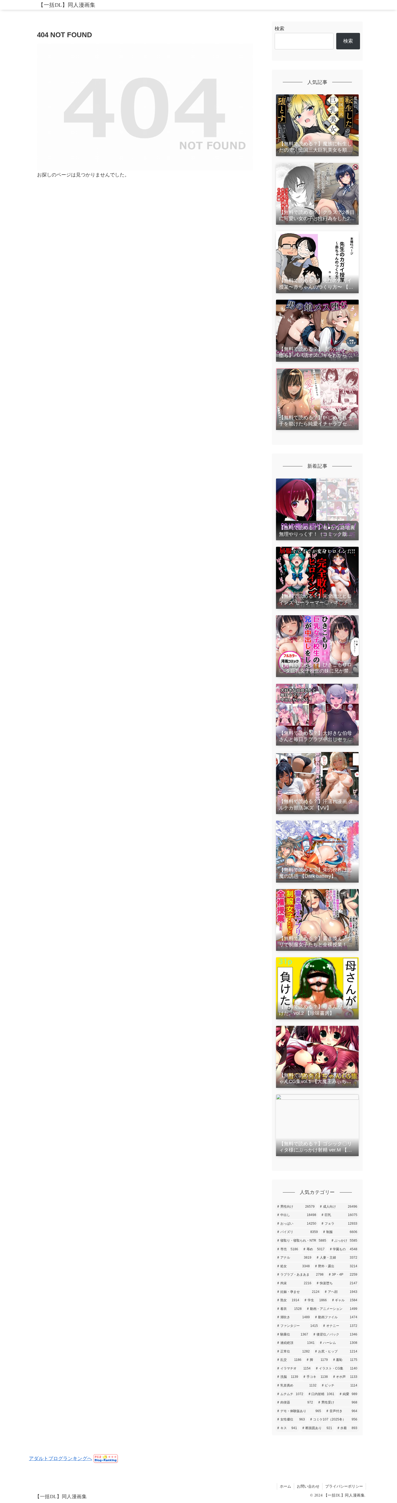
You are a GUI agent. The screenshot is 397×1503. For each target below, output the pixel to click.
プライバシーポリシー (344, 1486)
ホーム (285, 1486)
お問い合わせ (308, 1486)
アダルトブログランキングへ (60, 1458)
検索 (279, 28)
